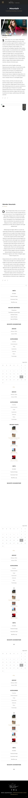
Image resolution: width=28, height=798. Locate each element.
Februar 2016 (14, 331)
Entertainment (14, 344)
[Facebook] (12, 790)
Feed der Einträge (14, 296)
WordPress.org (14, 302)
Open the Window (14, 319)
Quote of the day (14, 316)
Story (14, 353)
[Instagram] (14, 790)
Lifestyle (5, 37)
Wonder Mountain (8, 204)
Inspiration (14, 348)
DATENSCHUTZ (14, 794)
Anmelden (14, 293)
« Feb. (13, 387)
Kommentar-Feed (14, 299)
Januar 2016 (14, 333)
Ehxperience (6, 35)
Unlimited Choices (14, 314)
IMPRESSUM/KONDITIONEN (19, 792)
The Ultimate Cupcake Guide (14, 312)
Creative (14, 341)
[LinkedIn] (16, 790)
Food (14, 346)
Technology (14, 356)
